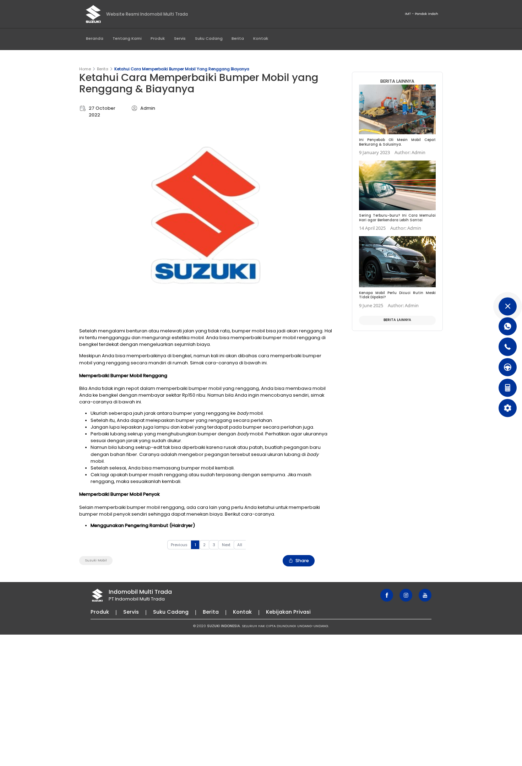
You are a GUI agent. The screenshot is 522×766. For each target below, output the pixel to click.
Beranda (94, 38)
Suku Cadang (209, 38)
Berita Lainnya (397, 319)
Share (302, 561)
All (239, 545)
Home (85, 69)
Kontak (260, 38)
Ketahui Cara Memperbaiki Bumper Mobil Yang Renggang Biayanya (181, 69)
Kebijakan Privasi (288, 611)
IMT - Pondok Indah (421, 13)
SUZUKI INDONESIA (223, 626)
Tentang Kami (127, 38)
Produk (158, 38)
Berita (238, 38)
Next (226, 545)
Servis (180, 38)
